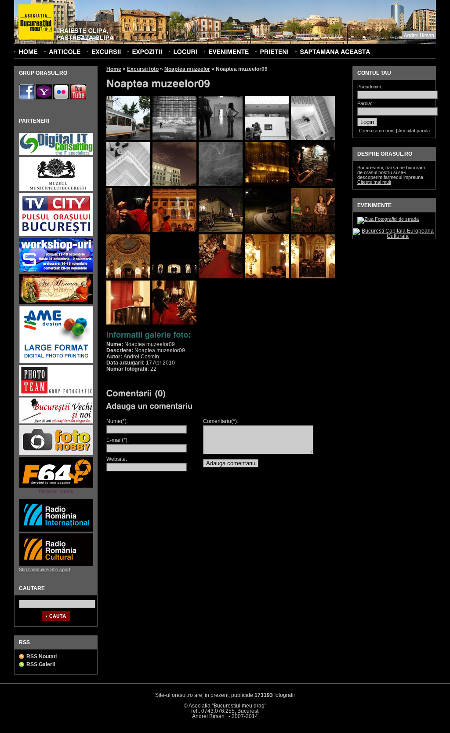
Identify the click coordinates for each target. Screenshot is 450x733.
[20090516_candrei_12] (174, 230)
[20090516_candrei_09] (267, 184)
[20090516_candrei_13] (221, 230)
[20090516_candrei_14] (267, 230)
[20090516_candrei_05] (313, 138)
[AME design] (56, 362)
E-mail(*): (117, 440)
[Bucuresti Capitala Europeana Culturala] (394, 236)
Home (113, 69)
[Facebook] (27, 97)
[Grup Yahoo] (44, 97)
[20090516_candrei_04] (267, 138)
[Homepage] (36, 22)
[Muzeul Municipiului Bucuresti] (56, 190)
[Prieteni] (274, 51)
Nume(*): (117, 421)
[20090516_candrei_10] (313, 184)
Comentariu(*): (220, 421)
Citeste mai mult (374, 182)
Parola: (364, 103)
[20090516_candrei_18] (221, 277)
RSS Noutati (41, 656)
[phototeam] (56, 394)
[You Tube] (78, 97)
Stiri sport (60, 569)
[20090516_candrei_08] (221, 184)
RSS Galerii (40, 664)
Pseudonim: (369, 86)
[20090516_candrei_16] (128, 277)
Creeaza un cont (377, 130)
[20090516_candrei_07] (174, 184)
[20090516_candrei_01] (128, 138)
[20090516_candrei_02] (174, 138)
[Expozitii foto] (147, 51)
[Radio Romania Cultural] (56, 565)
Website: (116, 459)
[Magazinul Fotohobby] (56, 454)
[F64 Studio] (56, 486)
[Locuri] (185, 51)
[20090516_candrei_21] (128, 323)
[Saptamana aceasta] (335, 51)
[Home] (28, 51)
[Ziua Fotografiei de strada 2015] (388, 219)
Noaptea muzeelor (187, 69)
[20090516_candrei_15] (313, 230)
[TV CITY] (56, 235)
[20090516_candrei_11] (128, 230)
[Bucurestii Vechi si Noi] (56, 422)
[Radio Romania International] (56, 530)
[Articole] (64, 51)
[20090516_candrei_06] (128, 184)
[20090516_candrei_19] (267, 277)
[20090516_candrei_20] (313, 277)
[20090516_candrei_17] (174, 277)
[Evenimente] (228, 51)
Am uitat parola (414, 130)
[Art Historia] (56, 303)
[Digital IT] (56, 154)
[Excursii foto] (106, 51)
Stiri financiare (34, 569)
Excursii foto (143, 69)
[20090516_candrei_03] (221, 138)
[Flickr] (61, 97)
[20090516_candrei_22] (174, 323)
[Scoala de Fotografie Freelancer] (56, 271)
